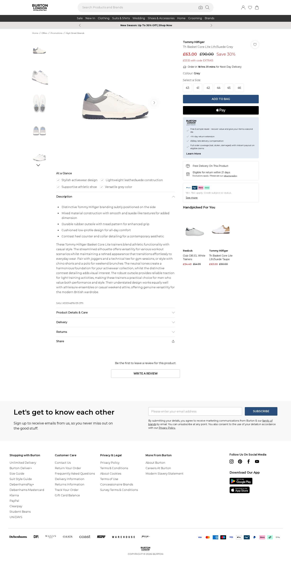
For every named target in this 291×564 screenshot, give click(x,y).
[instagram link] (232, 461)
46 (239, 87)
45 (229, 87)
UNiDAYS (16, 517)
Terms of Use (109, 479)
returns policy (230, 175)
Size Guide (17, 473)
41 (198, 87)
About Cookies (110, 473)
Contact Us (63, 462)
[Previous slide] (80, 25)
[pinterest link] (240, 461)
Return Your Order (68, 468)
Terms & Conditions (114, 468)
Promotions (56, 33)
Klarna (14, 495)
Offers (44, 33)
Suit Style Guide (21, 479)
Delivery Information (69, 479)
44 (218, 87)
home (35, 33)
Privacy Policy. (167, 427)
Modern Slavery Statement (164, 473)
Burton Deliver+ (21, 468)
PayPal (14, 500)
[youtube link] (257, 461)
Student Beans (20, 511)
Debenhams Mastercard (27, 490)
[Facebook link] (248, 461)
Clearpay (16, 506)
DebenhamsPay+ (22, 484)
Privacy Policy (109, 462)
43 (187, 87)
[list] (115, 102)
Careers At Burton (158, 468)
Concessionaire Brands (116, 484)
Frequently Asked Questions (75, 473)
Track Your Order (66, 490)
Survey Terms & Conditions (119, 490)
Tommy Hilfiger (194, 42)
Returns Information (69, 484)
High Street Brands (75, 33)
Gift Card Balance (67, 495)
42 (208, 87)
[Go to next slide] (154, 102)
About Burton (155, 462)
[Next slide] (211, 25)
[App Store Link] (241, 485)
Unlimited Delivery (23, 462)
